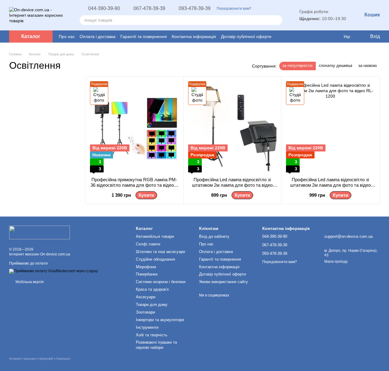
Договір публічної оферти (246, 36)
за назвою (367, 65)
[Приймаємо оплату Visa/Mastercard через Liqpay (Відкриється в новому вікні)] (53, 271)
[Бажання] (334, 36)
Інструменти (147, 327)
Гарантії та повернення (143, 36)
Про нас (67, 36)
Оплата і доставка (97, 36)
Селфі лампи (148, 244)
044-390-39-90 (104, 8)
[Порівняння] (322, 36)
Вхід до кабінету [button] (214, 236)
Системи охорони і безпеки (160, 281)
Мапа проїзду (336, 261)
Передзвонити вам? (234, 8)
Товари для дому (151, 304)
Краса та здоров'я (152, 289)
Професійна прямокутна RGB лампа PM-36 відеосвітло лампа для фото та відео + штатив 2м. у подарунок (134, 185)
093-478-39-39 (195, 8)
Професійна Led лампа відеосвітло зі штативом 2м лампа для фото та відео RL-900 (232, 185)
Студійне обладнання (155, 259)
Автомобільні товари (155, 236)
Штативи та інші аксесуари (160, 251)
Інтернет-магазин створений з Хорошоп (39, 358)
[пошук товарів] (277, 20)
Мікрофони (146, 267)
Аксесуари (145, 297)
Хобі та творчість (151, 335)
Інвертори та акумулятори (160, 319)
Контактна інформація (194, 36)
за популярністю (297, 65)
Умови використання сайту (223, 281)
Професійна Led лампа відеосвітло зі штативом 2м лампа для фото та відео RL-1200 (330, 185)
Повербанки (146, 274)
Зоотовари (145, 312)
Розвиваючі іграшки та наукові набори (156, 345)
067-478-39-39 (149, 8)
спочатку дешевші (335, 65)
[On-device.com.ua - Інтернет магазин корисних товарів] (39, 232)
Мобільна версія (29, 282)
